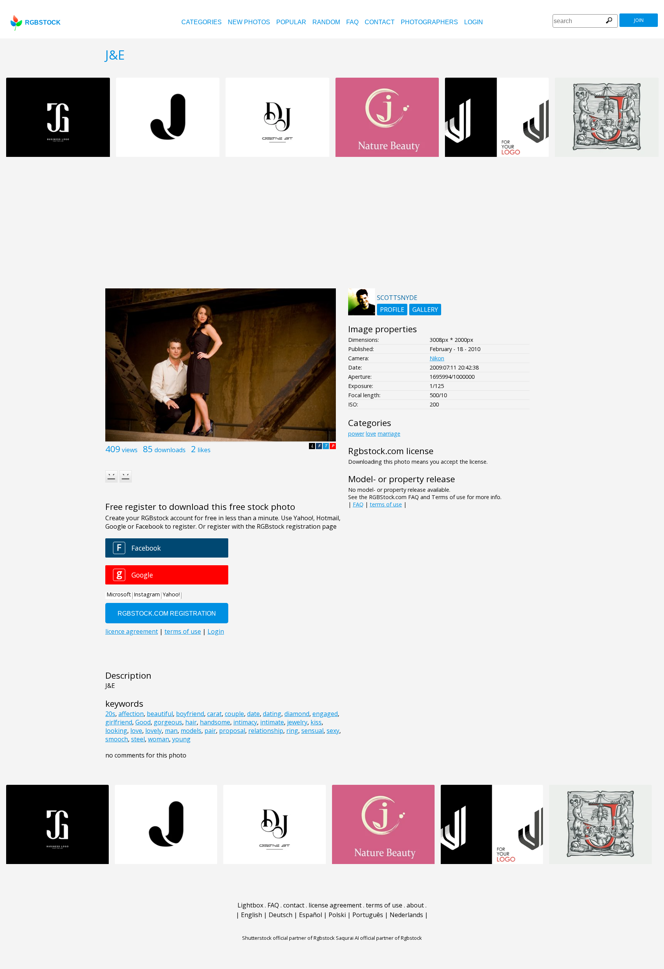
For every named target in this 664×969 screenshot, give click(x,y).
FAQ (352, 22)
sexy (333, 730)
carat (214, 713)
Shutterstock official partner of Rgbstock (288, 937)
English (251, 915)
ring (292, 730)
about (415, 905)
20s (110, 713)
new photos (249, 22)
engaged (325, 713)
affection (131, 713)
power (356, 433)
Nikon (437, 358)
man (171, 730)
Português (367, 915)
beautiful (160, 713)
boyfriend (190, 713)
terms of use (386, 504)
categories (201, 22)
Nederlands (406, 915)
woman (158, 739)
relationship (265, 730)
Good (143, 722)
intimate (272, 722)
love (136, 730)
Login (473, 22)
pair (210, 730)
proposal (232, 730)
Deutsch (280, 915)
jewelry (297, 722)
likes (204, 450)
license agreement (335, 905)
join (639, 20)
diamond (296, 713)
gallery (425, 309)
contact (380, 22)
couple (234, 713)
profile (392, 309)
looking (116, 730)
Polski (337, 915)
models (191, 730)
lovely (153, 730)
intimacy (245, 722)
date (253, 713)
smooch (116, 739)
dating (272, 713)
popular (291, 22)
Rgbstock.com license (390, 451)
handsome (215, 722)
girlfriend (118, 722)
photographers (429, 22)
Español (310, 915)
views (130, 450)
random (326, 22)
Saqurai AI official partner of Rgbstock (379, 937)
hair (191, 722)
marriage (389, 433)
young (181, 739)
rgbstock (43, 22)
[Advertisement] (332, 227)
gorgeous (168, 722)
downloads (170, 450)
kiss (316, 722)
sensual (312, 730)
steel (138, 739)
